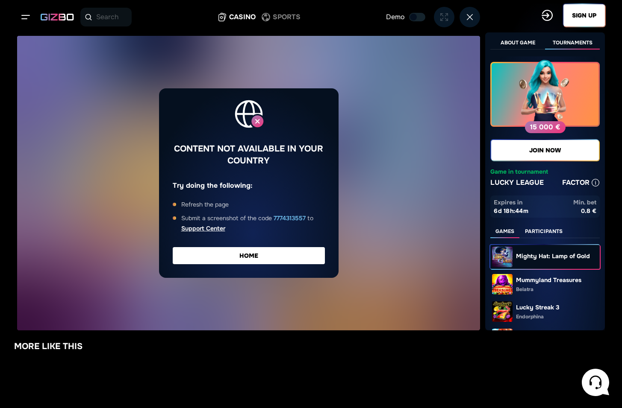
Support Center (203, 228)
